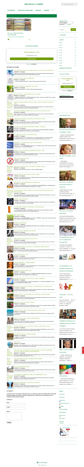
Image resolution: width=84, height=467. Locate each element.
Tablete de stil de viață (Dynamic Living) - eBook (26, 174)
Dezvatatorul (62, 397)
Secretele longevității (20, 223)
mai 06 (60, 63)
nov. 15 (60, 55)
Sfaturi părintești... (63, 376)
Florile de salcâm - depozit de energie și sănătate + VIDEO (29, 150)
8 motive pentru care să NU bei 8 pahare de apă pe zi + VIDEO (29, 310)
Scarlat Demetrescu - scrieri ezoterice (24, 262)
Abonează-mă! (32, 59)
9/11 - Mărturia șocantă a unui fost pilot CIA (25, 134)
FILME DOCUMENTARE (25, 10)
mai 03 (60, 65)
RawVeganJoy (62, 418)
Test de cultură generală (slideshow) (24, 78)
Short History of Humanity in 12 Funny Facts (25, 238)
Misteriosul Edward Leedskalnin (22, 270)
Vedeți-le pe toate (49, 16)
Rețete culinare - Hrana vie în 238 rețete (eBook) (27, 318)
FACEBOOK (11, 10)
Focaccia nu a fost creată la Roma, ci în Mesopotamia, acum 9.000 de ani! (33, 286)
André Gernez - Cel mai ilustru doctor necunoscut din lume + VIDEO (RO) (66, 184)
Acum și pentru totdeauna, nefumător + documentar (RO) (29, 207)
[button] (29, 39)
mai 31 (60, 60)
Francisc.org (61, 394)
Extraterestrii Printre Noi (64, 403)
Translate (69, 24)
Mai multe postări (31, 46)
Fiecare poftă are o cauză (21, 254)
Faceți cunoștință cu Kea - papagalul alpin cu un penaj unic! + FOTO (32, 326)
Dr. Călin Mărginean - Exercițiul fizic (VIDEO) (26, 86)
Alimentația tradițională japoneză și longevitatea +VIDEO (29, 118)
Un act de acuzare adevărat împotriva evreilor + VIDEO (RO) (29, 126)
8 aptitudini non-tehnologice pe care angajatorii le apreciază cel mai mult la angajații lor (67, 323)
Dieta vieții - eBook (19, 215)
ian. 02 (60, 42)
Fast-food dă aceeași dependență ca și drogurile (27, 182)
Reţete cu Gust (62, 415)
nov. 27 (60, 50)
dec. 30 (60, 45)
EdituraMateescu (62, 412)
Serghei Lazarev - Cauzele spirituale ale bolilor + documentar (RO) (32, 294)
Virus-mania (17, 342)
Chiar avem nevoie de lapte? (21, 158)
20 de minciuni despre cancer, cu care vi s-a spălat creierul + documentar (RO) (66, 239)
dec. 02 (60, 47)
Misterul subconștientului (21, 199)
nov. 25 (60, 52)
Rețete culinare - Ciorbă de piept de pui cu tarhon (27, 94)
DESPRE (46, 10)
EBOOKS (38, 10)
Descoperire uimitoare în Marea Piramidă (25, 334)
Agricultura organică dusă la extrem (24, 302)
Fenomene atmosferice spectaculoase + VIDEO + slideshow (29, 278)
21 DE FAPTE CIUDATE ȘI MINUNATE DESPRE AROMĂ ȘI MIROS (28, 358)
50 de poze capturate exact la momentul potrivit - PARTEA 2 (29, 166)
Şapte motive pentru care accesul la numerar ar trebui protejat (31, 246)
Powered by (28, 64)
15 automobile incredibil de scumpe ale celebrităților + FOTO (30, 374)
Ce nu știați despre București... (22, 366)
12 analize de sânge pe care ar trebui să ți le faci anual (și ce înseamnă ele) (34, 70)
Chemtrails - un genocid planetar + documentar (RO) (28, 142)
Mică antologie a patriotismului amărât (25, 230)
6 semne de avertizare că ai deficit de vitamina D (27, 382)
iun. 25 (60, 57)
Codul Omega (62, 400)
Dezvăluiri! (61, 406)
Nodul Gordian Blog (63, 409)
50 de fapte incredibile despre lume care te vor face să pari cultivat (32, 110)
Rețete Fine (61, 421)
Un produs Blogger (42, 462)
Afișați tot (62, 423)
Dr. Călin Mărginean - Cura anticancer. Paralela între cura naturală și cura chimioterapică (66, 268)
